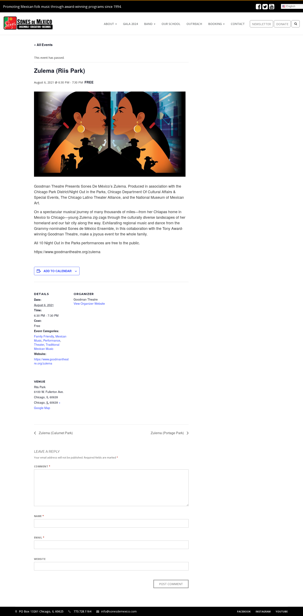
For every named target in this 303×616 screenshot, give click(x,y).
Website (40, 559)
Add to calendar (57, 271)
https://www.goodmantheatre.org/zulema (51, 361)
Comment (42, 466)
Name (39, 516)
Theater (39, 344)
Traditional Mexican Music (46, 346)
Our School (171, 24)
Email (39, 537)
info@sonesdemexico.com (119, 611)
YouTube (282, 611)
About (109, 24)
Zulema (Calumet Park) (55, 432)
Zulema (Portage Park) (168, 432)
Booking (215, 24)
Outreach (194, 24)
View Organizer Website (89, 303)
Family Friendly (44, 336)
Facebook (244, 611)
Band (148, 24)
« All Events (43, 44)
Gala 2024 (130, 24)
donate (282, 24)
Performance (51, 340)
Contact (238, 24)
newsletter (261, 24)
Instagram (263, 611)
